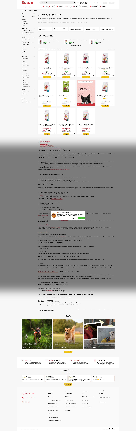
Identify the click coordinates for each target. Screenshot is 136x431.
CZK (104, 2)
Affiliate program (102, 402)
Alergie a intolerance (27, 41)
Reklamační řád (51, 413)
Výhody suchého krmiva (44, 142)
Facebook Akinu (29, 402)
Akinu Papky (26, 100)
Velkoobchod (101, 393)
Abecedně (66, 48)
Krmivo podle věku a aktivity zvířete (46, 145)
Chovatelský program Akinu (104, 397)
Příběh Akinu (67, 396)
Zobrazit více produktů (75, 45)
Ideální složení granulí (44, 144)
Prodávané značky (68, 393)
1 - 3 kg (25, 63)
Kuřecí (25, 49)
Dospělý (25, 23)
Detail (46, 134)
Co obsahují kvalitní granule (45, 141)
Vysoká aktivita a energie (28, 42)
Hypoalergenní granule (48, 272)
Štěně (25, 21)
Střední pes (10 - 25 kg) (28, 32)
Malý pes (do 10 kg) (27, 30)
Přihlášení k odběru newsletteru (88, 396)
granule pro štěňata (64, 220)
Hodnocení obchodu (68, 370)
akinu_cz (23, 402)
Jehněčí (25, 53)
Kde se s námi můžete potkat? (71, 407)
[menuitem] (45, 6)
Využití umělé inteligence (53, 417)
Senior (25, 25)
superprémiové (26, 77)
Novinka (25, 95)
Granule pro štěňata (43, 215)
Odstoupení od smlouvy (53, 403)
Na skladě (25, 91)
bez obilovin (26, 82)
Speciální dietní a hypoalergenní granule (47, 146)
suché (25, 70)
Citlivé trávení (26, 39)
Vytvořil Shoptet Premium (104, 429)
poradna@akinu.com (30, 398)
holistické (25, 84)
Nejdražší (53, 48)
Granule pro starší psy (43, 232)
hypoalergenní (26, 86)
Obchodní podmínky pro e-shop (54, 400)
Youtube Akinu (26, 402)
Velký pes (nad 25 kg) (28, 34)
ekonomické (26, 75)
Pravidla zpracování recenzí (53, 407)
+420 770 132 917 (30, 393)
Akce (24, 93)
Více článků (68, 351)
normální (25, 58)
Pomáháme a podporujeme (70, 403)
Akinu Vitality (57, 199)
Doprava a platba (51, 396)
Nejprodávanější (59, 48)
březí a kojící (26, 44)
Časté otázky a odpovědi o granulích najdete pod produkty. (48, 22)
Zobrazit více (68, 384)
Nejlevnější (47, 48)
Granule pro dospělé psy (43, 225)
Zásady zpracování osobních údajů (55, 420)
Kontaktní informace (69, 400)
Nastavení (74, 218)
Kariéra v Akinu (68, 410)
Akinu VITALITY (26, 102)
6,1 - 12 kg (26, 65)
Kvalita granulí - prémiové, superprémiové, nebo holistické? (51, 148)
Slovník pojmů (85, 400)
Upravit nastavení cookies (43, 429)
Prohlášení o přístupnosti (53, 410)
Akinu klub (50, 393)
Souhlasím (81, 218)
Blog (83, 393)
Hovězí (25, 51)
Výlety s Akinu (85, 403)
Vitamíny (41, 195)
